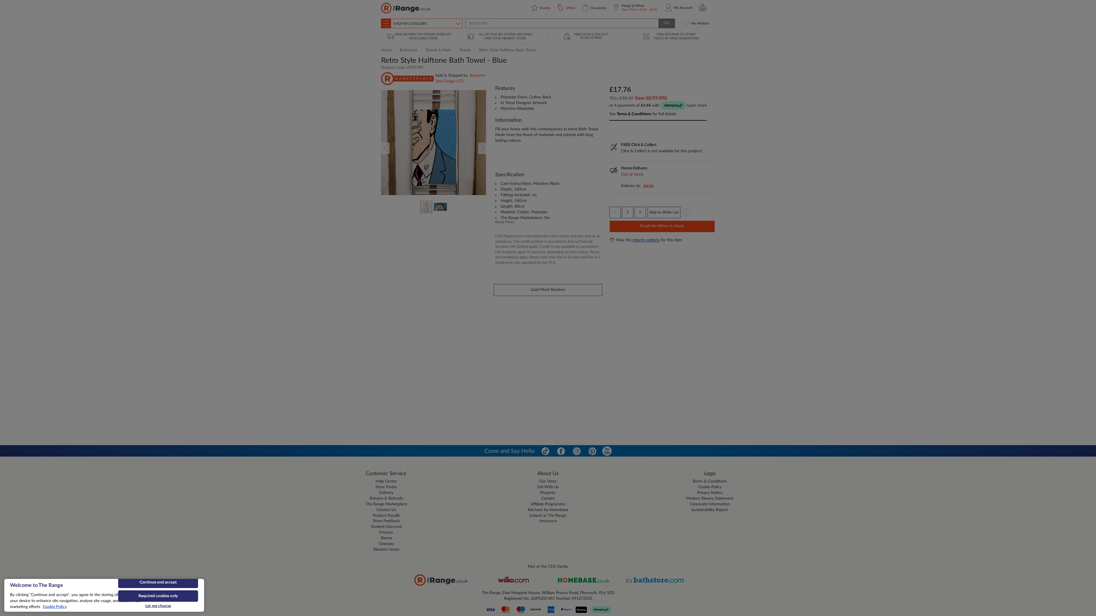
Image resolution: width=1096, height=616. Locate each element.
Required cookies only (158, 596)
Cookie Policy (55, 607)
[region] (104, 595)
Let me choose (158, 606)
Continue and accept (158, 582)
